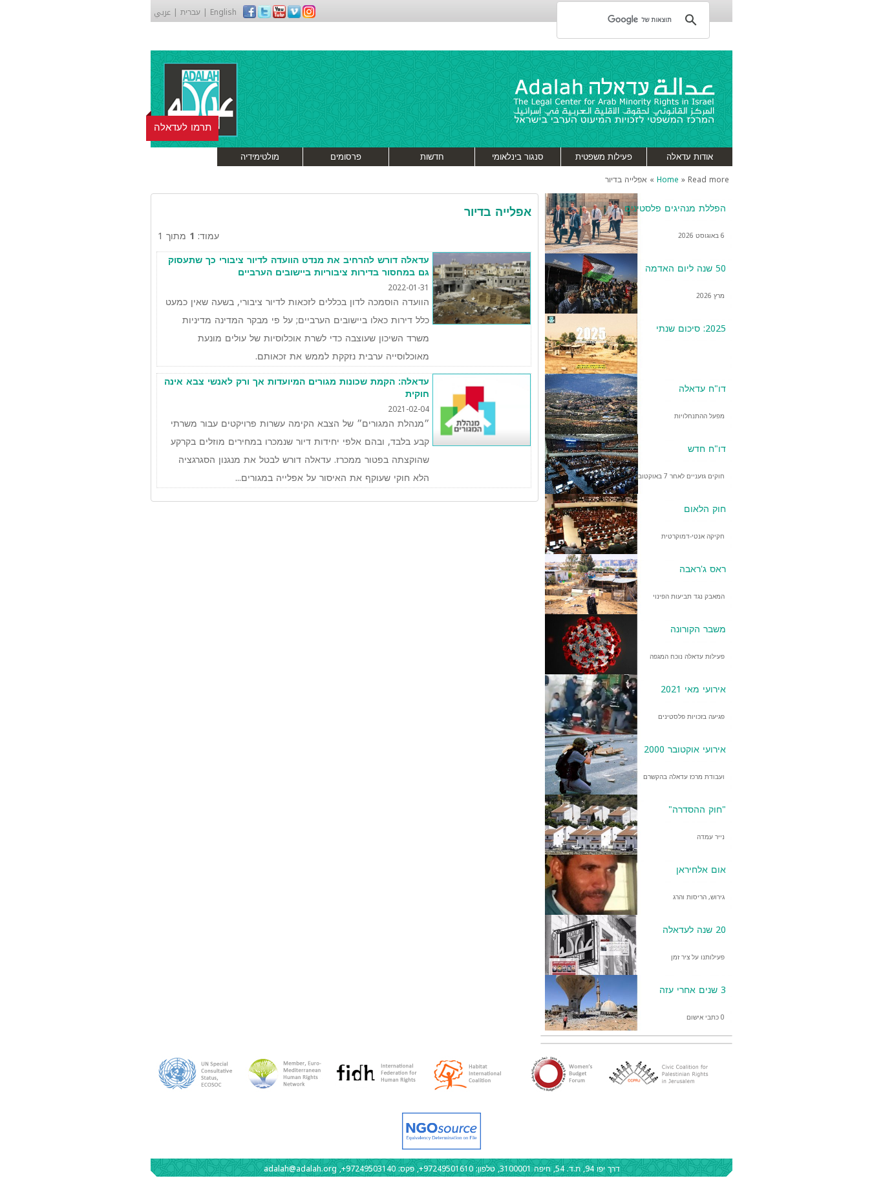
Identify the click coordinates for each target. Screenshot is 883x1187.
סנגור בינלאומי (518, 157)
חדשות (432, 157)
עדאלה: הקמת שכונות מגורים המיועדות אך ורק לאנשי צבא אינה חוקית (296, 388)
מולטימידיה (259, 157)
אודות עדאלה (689, 157)
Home (668, 180)
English (223, 12)
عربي (162, 12)
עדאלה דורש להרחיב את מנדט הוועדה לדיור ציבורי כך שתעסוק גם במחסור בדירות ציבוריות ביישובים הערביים (298, 266)
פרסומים (345, 157)
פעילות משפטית (603, 157)
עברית (190, 12)
